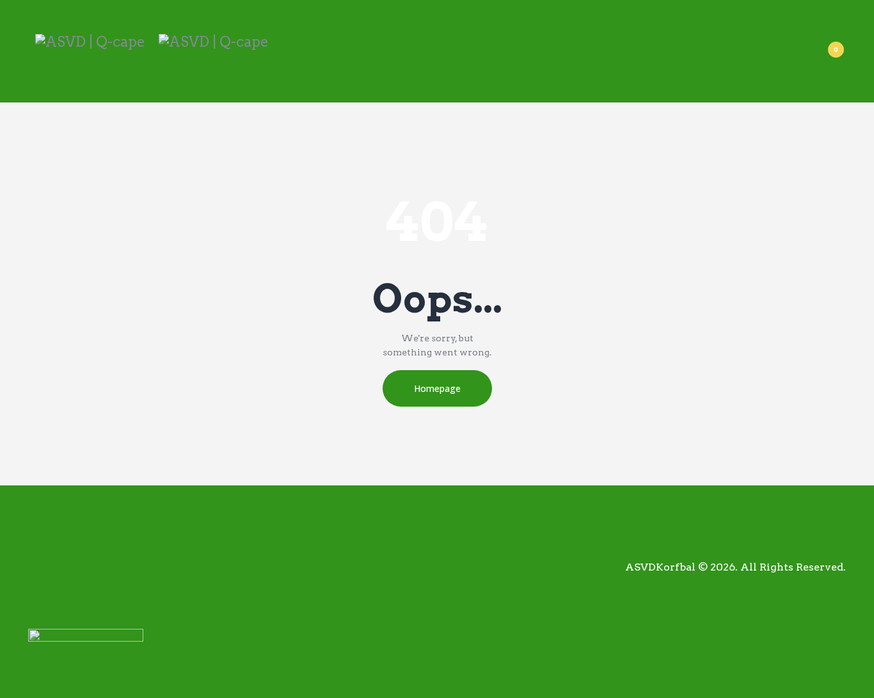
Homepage (437, 388)
